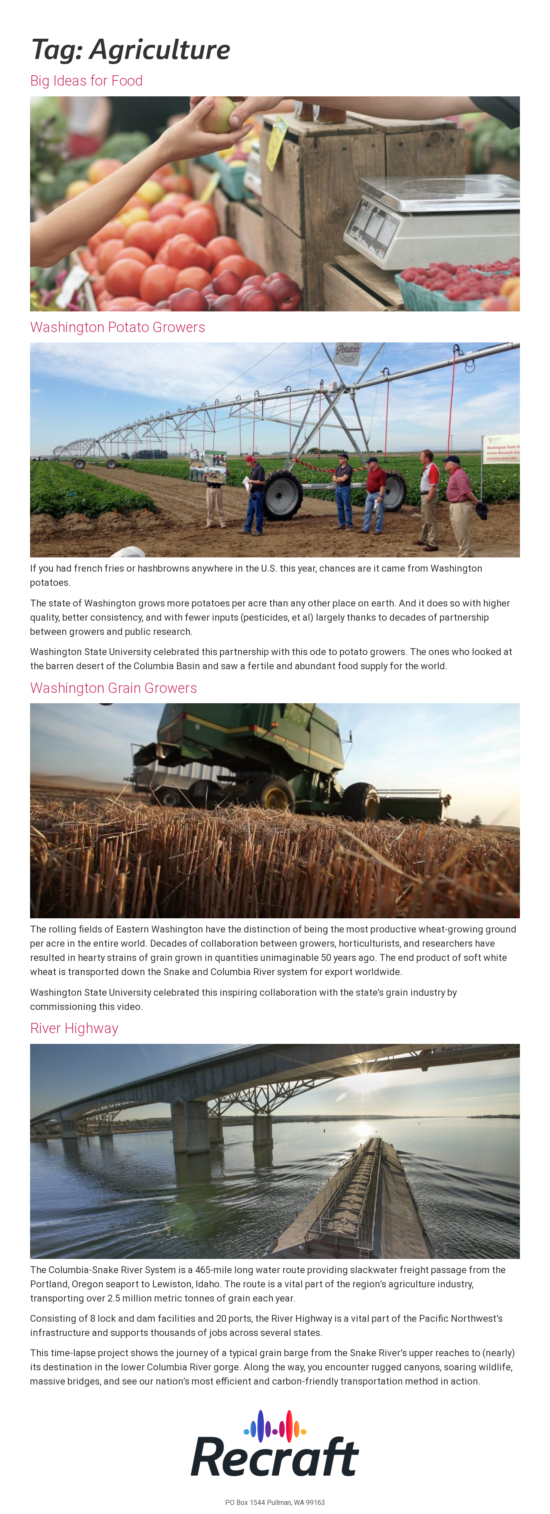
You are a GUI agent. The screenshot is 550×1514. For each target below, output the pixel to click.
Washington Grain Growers (113, 688)
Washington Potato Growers (117, 327)
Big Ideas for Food (86, 80)
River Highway (74, 1028)
